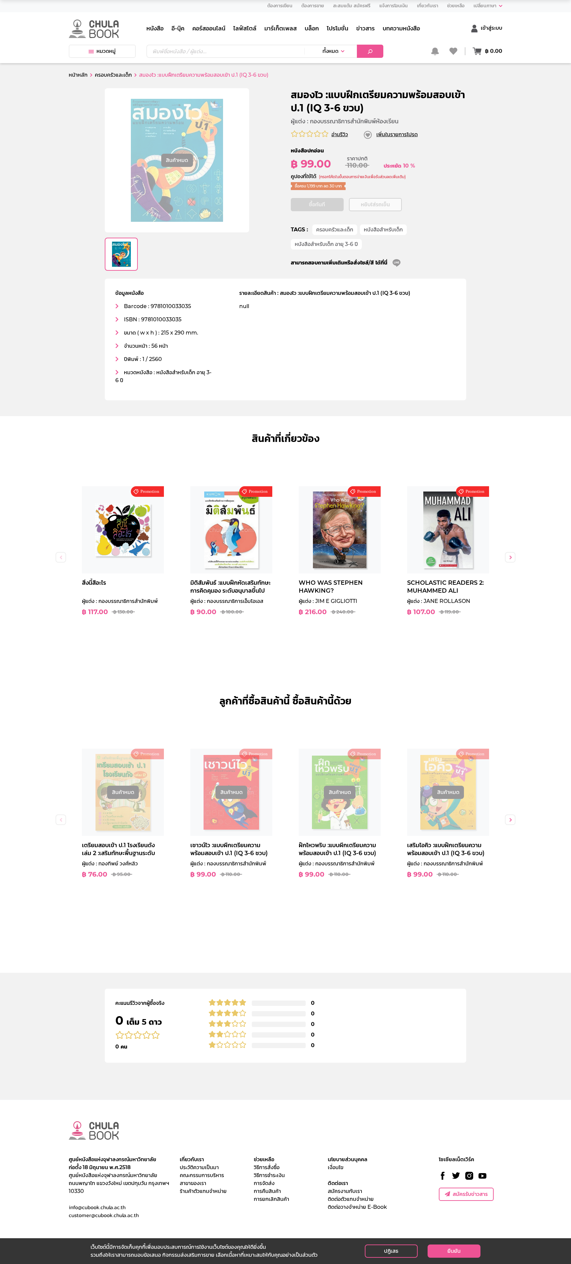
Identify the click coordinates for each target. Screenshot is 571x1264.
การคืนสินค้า (267, 1191)
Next (510, 557)
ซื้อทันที (317, 204)
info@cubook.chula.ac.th (97, 1207)
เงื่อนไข (335, 1167)
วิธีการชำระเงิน (269, 1175)
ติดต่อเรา (338, 1183)
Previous (61, 557)
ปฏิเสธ (391, 1251)
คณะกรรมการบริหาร (202, 1175)
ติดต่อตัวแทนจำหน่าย (351, 1199)
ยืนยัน (454, 1251)
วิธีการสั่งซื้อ (267, 1167)
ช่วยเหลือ (264, 1159)
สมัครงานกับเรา (345, 1191)
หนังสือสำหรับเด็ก (383, 229)
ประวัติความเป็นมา (199, 1167)
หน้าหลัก (78, 75)
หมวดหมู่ (106, 51)
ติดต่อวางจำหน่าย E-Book (357, 1207)
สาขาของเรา (193, 1183)
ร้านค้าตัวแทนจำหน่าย (203, 1191)
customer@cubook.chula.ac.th (104, 1215)
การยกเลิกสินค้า (271, 1199)
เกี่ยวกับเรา (192, 1159)
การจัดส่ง (264, 1183)
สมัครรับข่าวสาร (470, 1194)
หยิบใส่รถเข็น (375, 204)
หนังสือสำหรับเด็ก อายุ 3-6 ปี (326, 244)
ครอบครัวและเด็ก (334, 229)
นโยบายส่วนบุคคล (347, 1159)
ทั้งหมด (330, 51)
